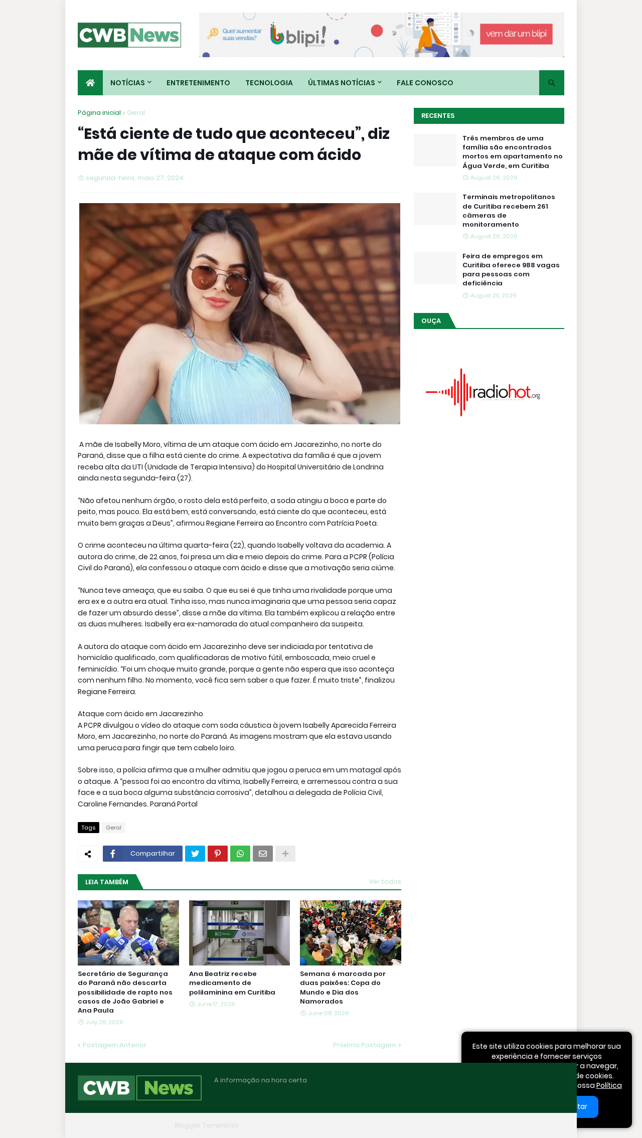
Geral (136, 112)
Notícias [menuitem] (127, 83)
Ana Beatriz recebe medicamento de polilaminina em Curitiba (232, 983)
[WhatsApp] (240, 854)
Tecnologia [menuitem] (269, 83)
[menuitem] (90, 82)
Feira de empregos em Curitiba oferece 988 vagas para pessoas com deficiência (511, 270)
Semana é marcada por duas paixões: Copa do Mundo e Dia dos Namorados (343, 987)
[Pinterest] (218, 854)
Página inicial (99, 112)
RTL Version (545, 1125)
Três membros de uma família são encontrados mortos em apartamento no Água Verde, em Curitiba (512, 152)
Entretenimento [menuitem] (198, 83)
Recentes (437, 115)
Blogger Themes (143, 1125)
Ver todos (385, 881)
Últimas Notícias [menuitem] (341, 83)
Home (410, 1125)
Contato (502, 1125)
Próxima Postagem (364, 1045)
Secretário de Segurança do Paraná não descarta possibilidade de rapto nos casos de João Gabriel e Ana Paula (125, 992)
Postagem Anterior (114, 1045)
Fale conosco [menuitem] (425, 83)
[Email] (263, 854)
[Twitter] (195, 854)
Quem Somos (453, 1125)
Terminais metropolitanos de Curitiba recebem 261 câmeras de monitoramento (508, 211)
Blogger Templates (207, 1125)
